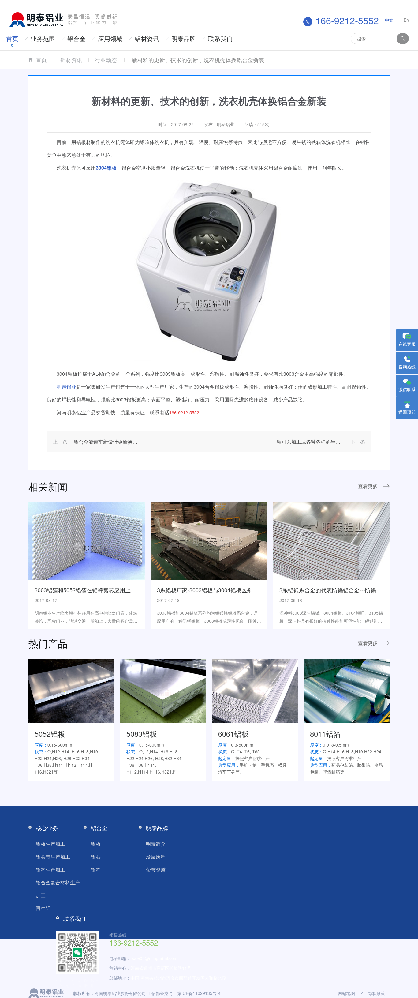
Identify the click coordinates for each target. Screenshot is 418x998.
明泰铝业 (66, 386)
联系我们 (220, 38)
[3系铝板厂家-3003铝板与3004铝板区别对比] (209, 540)
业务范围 (43, 38)
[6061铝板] (255, 690)
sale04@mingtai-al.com (154, 958)
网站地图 (346, 993)
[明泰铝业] (64, 19)
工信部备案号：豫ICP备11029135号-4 (184, 993)
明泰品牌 (183, 38)
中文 (389, 20)
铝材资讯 (147, 38)
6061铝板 (233, 733)
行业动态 (106, 60)
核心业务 (47, 828)
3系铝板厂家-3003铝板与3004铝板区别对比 (210, 590)
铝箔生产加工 (50, 869)
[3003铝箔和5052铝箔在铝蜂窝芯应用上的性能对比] (86, 540)
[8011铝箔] (347, 690)
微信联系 (407, 389)
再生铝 (43, 908)
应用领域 (110, 38)
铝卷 (96, 856)
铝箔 (96, 869)
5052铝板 (50, 733)
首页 (12, 38)
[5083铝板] (163, 690)
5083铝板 (141, 733)
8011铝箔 (325, 733)
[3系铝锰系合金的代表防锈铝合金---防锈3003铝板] (331, 540)
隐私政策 (376, 993)
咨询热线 (407, 366)
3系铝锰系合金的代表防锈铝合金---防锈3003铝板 (339, 590)
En (406, 20)
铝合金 (76, 38)
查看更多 (368, 486)
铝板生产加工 (50, 843)
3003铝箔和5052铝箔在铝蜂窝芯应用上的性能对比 (96, 590)
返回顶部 (407, 412)
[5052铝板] (71, 690)
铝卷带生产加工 (53, 856)
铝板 (96, 843)
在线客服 (407, 344)
